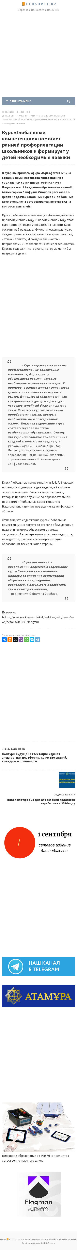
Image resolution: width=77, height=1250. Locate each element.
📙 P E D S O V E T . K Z (38, 4)
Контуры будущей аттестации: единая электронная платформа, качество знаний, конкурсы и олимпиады (34, 757)
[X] (15, 639)
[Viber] (21, 639)
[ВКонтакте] (4, 639)
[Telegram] (37, 639)
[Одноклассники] (10, 639)
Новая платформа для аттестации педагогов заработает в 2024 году (41, 801)
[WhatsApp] (26, 639)
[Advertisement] (38, 55)
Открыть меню (19, 101)
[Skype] (32, 639)
